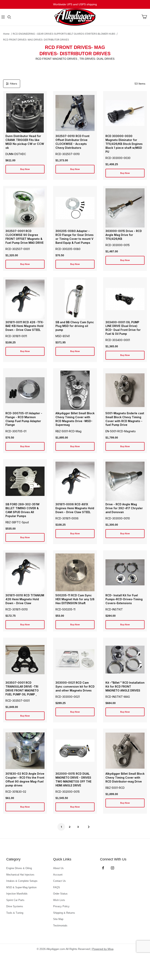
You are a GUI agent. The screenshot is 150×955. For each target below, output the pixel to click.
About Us (58, 868)
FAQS (56, 887)
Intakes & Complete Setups (22, 880)
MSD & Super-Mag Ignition (21, 887)
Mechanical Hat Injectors (20, 874)
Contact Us (59, 880)
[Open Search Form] (9, 17)
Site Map (58, 919)
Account (57, 874)
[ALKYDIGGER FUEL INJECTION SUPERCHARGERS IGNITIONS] (75, 17)
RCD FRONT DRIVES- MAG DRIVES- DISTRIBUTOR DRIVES (36, 39)
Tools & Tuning (14, 912)
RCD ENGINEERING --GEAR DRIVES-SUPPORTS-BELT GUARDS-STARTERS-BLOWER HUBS (64, 33)
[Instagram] (112, 868)
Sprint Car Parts (15, 900)
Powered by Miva (102, 948)
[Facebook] (103, 868)
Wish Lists (59, 900)
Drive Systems (14, 906)
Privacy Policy (61, 906)
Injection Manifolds (17, 893)
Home (6, 33)
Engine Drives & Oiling (19, 868)
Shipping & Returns (64, 912)
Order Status (60, 893)
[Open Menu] (3, 17)
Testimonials (60, 925)
